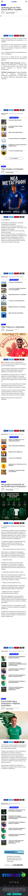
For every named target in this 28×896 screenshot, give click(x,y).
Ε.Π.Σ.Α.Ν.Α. (23, 885)
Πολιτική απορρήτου (17, 894)
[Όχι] (26, 891)
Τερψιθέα (4, 114)
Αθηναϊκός (11, 434)
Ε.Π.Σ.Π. (13, 885)
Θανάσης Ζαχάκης (9, 172)
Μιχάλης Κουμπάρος (6, 804)
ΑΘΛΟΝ (10, 651)
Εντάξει (9, 894)
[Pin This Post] (16, 35)
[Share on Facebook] (6, 35)
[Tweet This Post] (11, 35)
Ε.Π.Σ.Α (9, 885)
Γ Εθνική (4, 885)
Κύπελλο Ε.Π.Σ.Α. (12, 113)
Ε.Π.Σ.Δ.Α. (17, 885)
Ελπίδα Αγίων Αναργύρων (18, 651)
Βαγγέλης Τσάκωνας (19, 434)
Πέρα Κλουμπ (20, 113)
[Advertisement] (14, 95)
